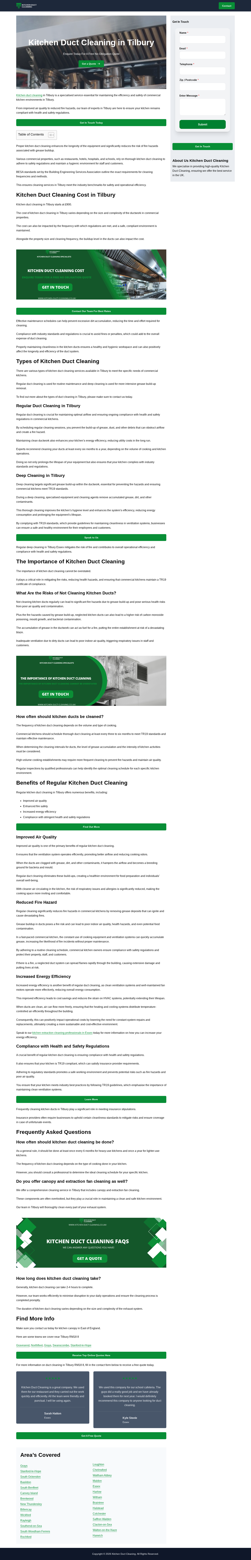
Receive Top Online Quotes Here (91, 1355)
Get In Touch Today (91, 122)
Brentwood (26, 1498)
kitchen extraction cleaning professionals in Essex (62, 1032)
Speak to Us (91, 537)
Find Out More (91, 826)
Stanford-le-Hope (81, 1345)
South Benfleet (29, 1487)
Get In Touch (202, 146)
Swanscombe (61, 1345)
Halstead (98, 1508)
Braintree (98, 1502)
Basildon (25, 1482)
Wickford (25, 1515)
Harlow (97, 1491)
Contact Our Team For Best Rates (91, 311)
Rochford (25, 1536)
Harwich (98, 1535)
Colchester (99, 1513)
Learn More (91, 1099)
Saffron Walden (102, 1519)
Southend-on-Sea (31, 1525)
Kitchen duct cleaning (29, 95)
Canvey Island (29, 1493)
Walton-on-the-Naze (105, 1530)
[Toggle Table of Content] (49, 135)
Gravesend (23, 1345)
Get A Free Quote (91, 1435)
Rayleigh (25, 1520)
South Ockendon (30, 1476)
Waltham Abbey (102, 1475)
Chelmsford (100, 1469)
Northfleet (37, 1345)
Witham (97, 1497)
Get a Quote (89, 63)
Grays (47, 1345)
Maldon (97, 1480)
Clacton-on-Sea (102, 1524)
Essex (96, 1486)
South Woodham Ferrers (35, 1531)
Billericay (26, 1509)
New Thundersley (31, 1504)
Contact (226, 5)
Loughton (98, 1464)
